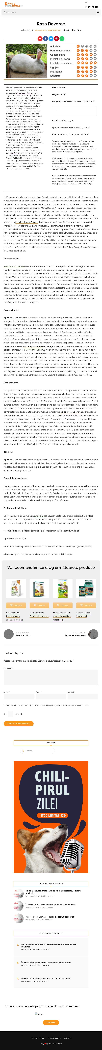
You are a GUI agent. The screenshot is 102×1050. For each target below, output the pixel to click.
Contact (67, 1038)
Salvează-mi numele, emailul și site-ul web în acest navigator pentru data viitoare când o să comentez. (47, 705)
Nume (7, 692)
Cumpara (51, 1022)
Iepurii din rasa (10, 460)
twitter (89, 7)
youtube (96, 7)
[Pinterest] (56, 38)
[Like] (40, 38)
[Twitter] (51, 38)
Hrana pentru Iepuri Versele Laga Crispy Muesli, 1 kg (62, 616)
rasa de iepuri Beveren (24, 93)
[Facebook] (45, 38)
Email (38, 692)
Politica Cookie (54, 1038)
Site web (71, 692)
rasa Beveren (15, 153)
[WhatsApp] (61, 38)
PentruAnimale (37, 1038)
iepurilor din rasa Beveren (26, 222)
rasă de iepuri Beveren (33, 346)
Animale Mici (40, 30)
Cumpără (18, 605)
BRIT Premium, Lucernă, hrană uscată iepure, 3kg (14, 616)
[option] (51, 1022)
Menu (85, 2)
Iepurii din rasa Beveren (14, 318)
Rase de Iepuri (54, 30)
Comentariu (9, 668)
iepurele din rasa (40, 516)
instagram (93, 7)
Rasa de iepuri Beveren (14, 266)
